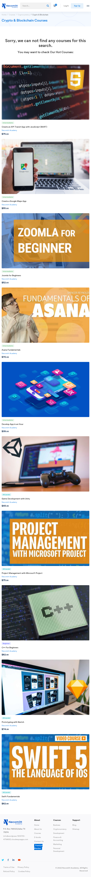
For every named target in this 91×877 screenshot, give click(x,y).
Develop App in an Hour (12, 424)
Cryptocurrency (24, 15)
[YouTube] (19, 860)
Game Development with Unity (16, 499)
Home (4, 15)
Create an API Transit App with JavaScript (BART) (24, 127)
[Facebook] (8, 860)
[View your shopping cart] (55, 6)
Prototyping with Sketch (13, 722)
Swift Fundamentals (11, 796)
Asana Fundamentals (11, 350)
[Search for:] (35, 6)
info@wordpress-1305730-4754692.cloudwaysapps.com (15, 837)
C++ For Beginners (10, 647)
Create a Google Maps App (14, 201)
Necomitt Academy (9, 130)
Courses (12, 15)
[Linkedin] (13, 860)
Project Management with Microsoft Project (22, 573)
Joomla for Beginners (11, 275)
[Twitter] (2, 860)
